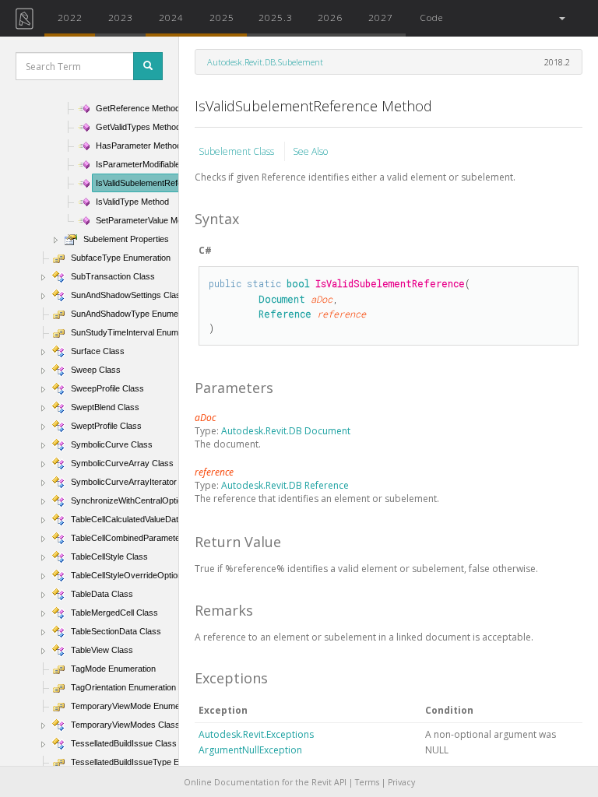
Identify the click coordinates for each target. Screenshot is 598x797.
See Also (310, 151)
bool (298, 283)
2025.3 (276, 17)
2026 (330, 17)
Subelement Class (237, 151)
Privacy (401, 782)
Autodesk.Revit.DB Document (285, 430)
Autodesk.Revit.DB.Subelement (265, 62)
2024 (171, 17)
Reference (285, 313)
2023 (120, 17)
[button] (561, 18)
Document (282, 299)
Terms (367, 782)
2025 (221, 17)
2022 (70, 17)
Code (431, 17)
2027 (380, 17)
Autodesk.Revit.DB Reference (285, 485)
